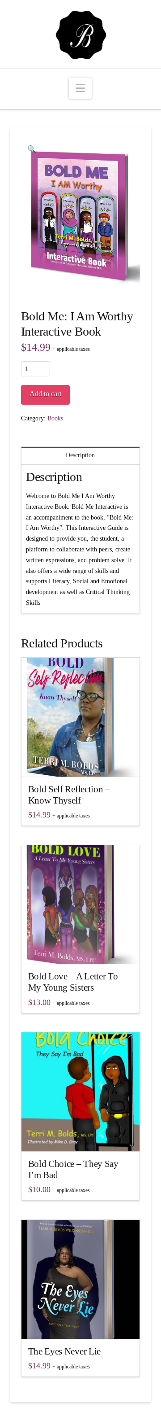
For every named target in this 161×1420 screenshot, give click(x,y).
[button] (80, 88)
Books (55, 418)
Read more (80, 1136)
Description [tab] (80, 455)
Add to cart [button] (84, 761)
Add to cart (45, 394)
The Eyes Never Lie (64, 1351)
